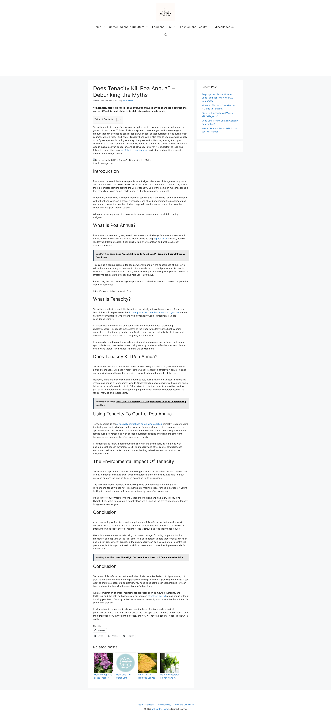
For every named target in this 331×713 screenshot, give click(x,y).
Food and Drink (162, 27)
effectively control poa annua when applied (139, 424)
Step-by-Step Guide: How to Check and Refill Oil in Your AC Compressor (217, 97)
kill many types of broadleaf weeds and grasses (154, 312)
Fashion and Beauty (193, 27)
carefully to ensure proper (134, 150)
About (140, 704)
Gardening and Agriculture (126, 27)
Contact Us (150, 704)
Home (97, 27)
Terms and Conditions (184, 704)
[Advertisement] (165, 58)
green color (161, 238)
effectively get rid (157, 596)
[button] (165, 35)
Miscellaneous (224, 27)
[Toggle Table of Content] (117, 120)
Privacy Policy (164, 704)
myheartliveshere (160, 709)
